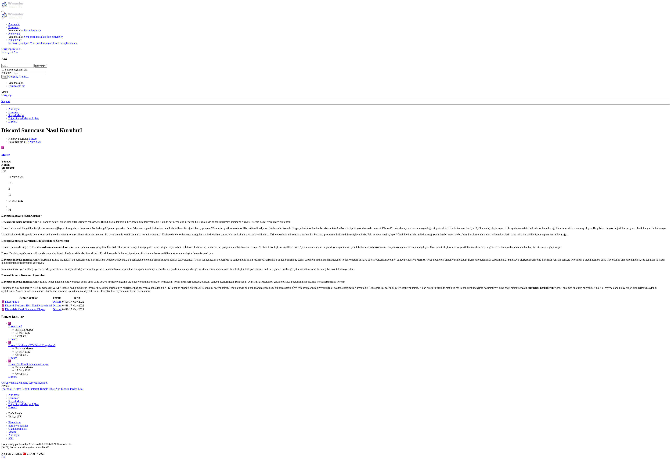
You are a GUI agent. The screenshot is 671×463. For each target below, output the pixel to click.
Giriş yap (6, 95)
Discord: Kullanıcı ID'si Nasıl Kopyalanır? (28, 305)
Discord (57, 301)
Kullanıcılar (14, 39)
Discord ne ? (12, 301)
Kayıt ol (5, 101)
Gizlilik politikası (17, 428)
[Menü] (2, 11)
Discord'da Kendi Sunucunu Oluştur (25, 309)
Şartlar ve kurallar (18, 425)
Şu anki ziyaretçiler (19, 43)
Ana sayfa (14, 24)
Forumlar (13, 27)
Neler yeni (14, 33)
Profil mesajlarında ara (65, 43)
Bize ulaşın (14, 422)
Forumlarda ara (32, 30)
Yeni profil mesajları (35, 36)
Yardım (12, 431)
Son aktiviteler (55, 36)
